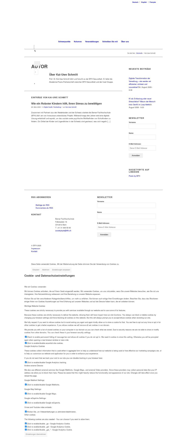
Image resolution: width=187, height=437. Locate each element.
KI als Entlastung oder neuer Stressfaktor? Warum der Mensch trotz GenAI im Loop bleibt (142, 101)
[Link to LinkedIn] (32, 47)
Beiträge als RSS (42, 205)
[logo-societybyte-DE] (93, 21)
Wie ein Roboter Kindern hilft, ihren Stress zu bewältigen (66, 103)
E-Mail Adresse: (135, 144)
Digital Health (48, 107)
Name (131, 133)
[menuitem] (135, 2)
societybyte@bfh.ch (63, 230)
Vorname (132, 122)
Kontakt (34, 251)
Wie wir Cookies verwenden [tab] (35, 286)
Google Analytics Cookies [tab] (34, 346)
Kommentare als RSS (44, 208)
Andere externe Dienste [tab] (33, 365)
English (144, 2)
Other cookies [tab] (29, 414)
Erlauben (36, 269)
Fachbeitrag (57, 107)
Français (153, 2)
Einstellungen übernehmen (36, 434)
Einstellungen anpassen (61, 269)
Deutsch (135, 2)
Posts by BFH (134, 176)
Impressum (35, 248)
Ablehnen (45, 269)
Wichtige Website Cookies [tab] (34, 306)
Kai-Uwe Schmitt (71, 107)
